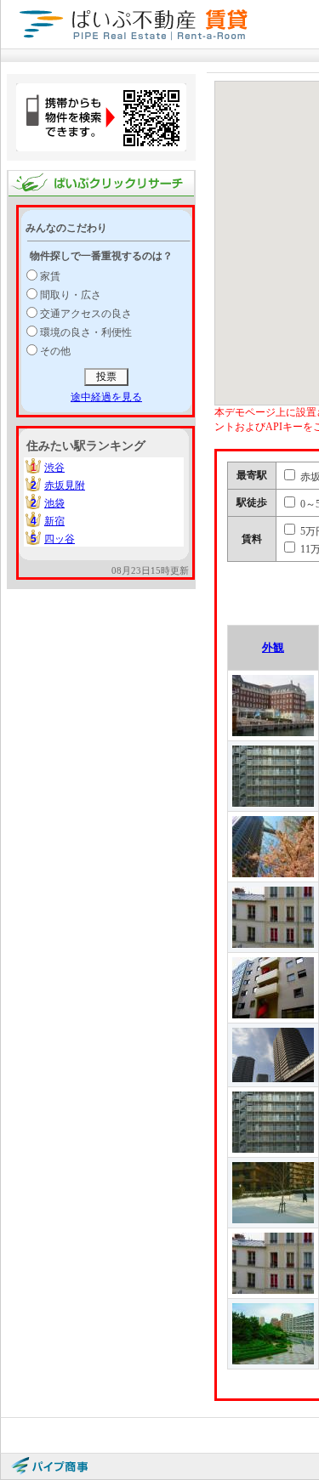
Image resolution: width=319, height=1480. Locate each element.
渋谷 (54, 467)
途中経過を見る (106, 397)
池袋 (54, 503)
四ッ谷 (59, 539)
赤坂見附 (64, 485)
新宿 (54, 521)
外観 (273, 647)
